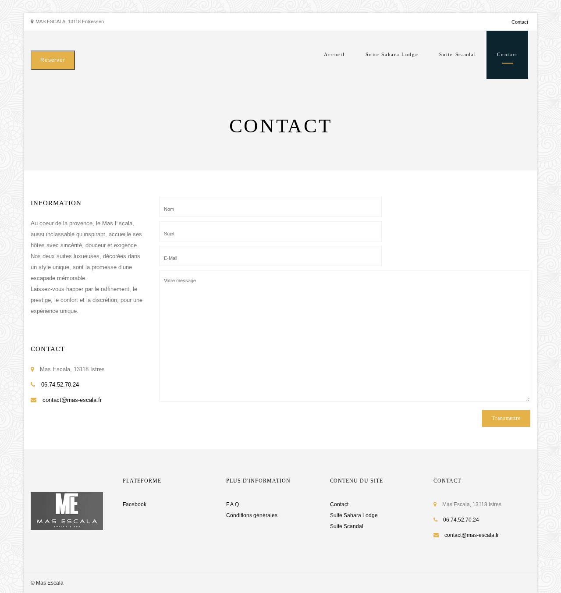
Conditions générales (251, 515)
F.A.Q (232, 504)
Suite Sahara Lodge (392, 54)
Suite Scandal (457, 54)
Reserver (52, 60)
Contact (519, 22)
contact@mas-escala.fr (72, 400)
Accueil (334, 54)
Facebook (134, 504)
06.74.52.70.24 (60, 384)
